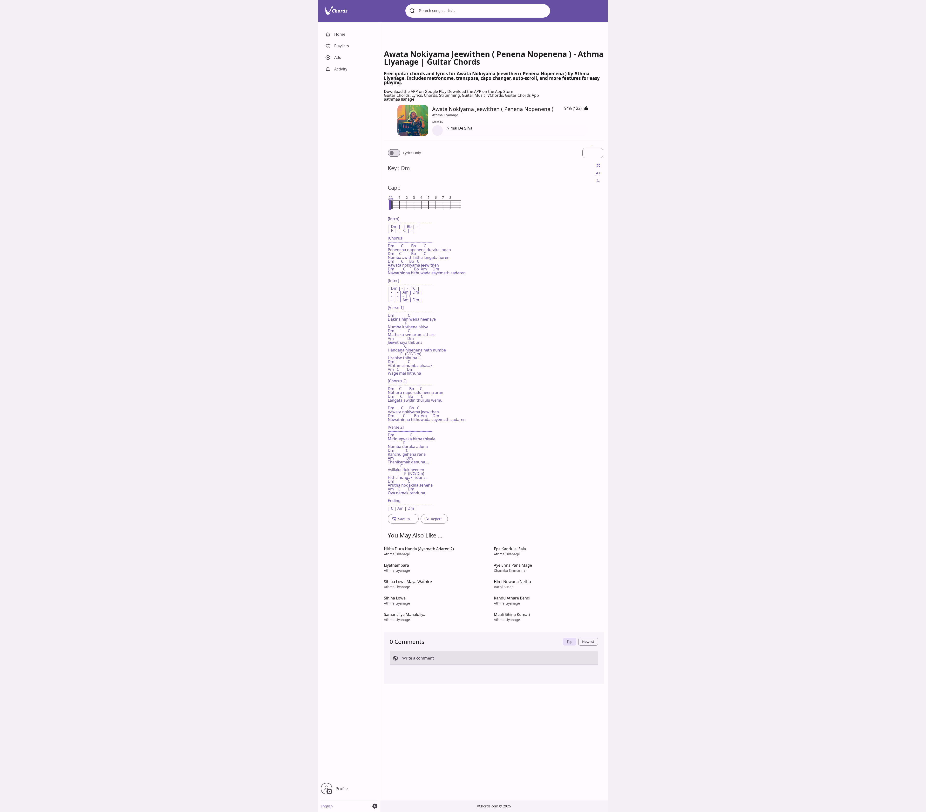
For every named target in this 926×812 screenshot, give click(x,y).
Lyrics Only (412, 153)
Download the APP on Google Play (415, 91)
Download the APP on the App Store (480, 91)
